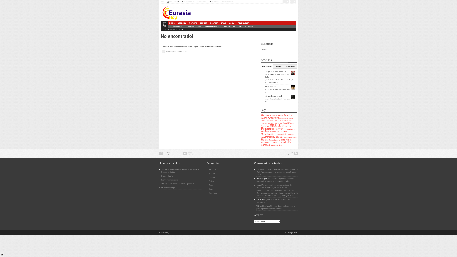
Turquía (273, 142)
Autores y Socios (214, 2)
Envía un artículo (227, 2)
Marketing (266, 134)
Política (214, 23)
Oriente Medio (291, 134)
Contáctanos (201, 2)
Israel (285, 131)
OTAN (263, 137)
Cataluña (269, 121)
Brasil (263, 120)
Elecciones (286, 126)
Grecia (270, 132)
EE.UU (275, 125)
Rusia (264, 139)
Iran (278, 132)
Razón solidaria (270, 86)
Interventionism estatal (176, 29)
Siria (281, 139)
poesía (279, 136)
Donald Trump (289, 123)
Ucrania (281, 142)
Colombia (281, 121)
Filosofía (278, 129)
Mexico (274, 134)
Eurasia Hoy (164, 232)
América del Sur (276, 115)
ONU (284, 134)
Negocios (182, 23)
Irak (274, 131)
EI (281, 126)
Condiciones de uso (188, 2)
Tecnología (243, 23)
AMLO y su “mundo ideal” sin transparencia (177, 184)
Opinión (203, 23)
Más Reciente (267, 66)
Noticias (193, 23)
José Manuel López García (274, 89)
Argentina (274, 118)
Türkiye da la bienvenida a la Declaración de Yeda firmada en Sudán (277, 74)
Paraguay (270, 136)
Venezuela (274, 145)
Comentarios (290, 66)
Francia (287, 129)
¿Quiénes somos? (173, 2)
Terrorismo (265, 142)
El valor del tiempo (168, 187)
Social (232, 23)
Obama (280, 134)
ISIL (281, 131)
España (267, 128)
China (275, 120)
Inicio (162, 2)
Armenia (282, 118)
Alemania (265, 115)
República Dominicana (289, 137)
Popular (278, 66)
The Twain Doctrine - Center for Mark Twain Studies (276, 169)
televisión (287, 139)
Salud (223, 23)
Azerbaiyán (289, 118)
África (280, 145)
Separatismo (273, 139)
